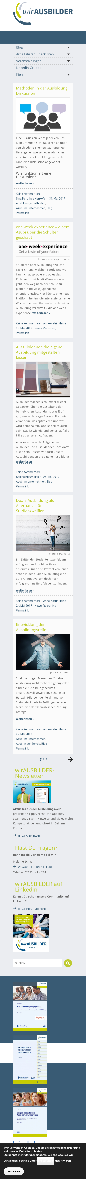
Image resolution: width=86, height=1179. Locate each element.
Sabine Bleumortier (28, 476)
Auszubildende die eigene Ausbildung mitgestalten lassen (39, 352)
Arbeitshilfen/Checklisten (35, 54)
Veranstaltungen (28, 61)
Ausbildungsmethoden (30, 203)
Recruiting (49, 328)
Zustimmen (14, 1171)
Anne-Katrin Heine (54, 323)
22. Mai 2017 (24, 734)
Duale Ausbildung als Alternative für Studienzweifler (35, 505)
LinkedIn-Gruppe (28, 68)
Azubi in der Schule (28, 743)
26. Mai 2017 (51, 476)
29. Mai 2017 (24, 328)
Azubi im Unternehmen (30, 208)
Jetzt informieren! (32, 909)
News (38, 328)
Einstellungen (45, 1161)
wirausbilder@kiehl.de (35, 867)
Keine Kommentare (28, 193)
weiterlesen (24, 183)
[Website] (43, 13)
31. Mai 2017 (57, 198)
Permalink (22, 213)
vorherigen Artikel (70, 759)
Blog (19, 47)
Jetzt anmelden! (30, 835)
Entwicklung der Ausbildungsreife (31, 627)
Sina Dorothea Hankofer (31, 198)
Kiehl (20, 74)
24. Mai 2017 (24, 605)
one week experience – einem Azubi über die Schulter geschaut (43, 232)
